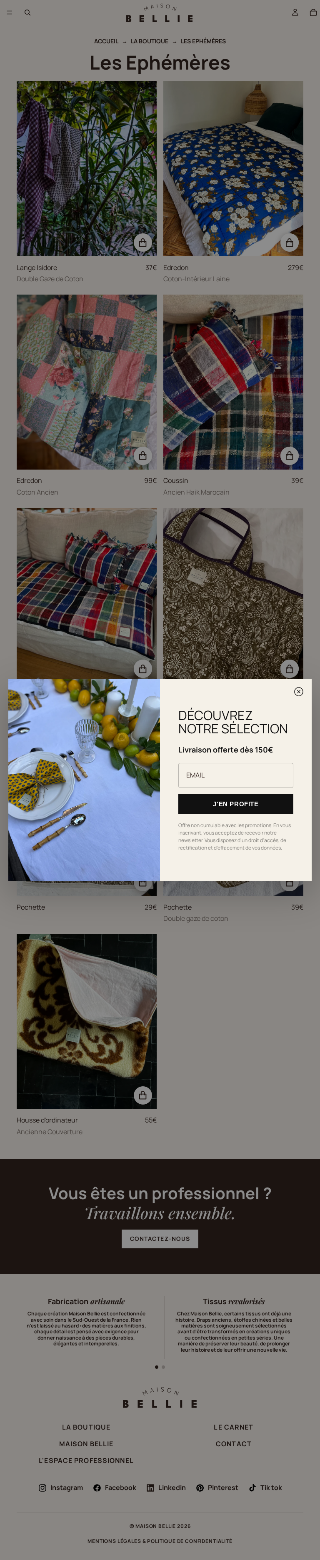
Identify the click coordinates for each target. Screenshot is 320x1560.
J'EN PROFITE (235, 804)
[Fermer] (298, 691)
